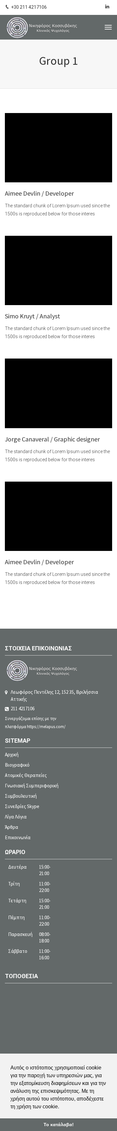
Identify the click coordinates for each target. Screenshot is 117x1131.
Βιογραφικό (17, 765)
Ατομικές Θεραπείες (26, 775)
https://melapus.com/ (46, 726)
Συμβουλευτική (21, 796)
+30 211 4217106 (29, 7)
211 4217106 (22, 708)
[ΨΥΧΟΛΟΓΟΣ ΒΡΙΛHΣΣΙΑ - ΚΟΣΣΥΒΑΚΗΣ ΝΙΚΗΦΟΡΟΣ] (42, 27)
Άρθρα (11, 827)
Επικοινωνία (18, 837)
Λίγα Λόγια (16, 817)
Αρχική (12, 754)
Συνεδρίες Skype (22, 806)
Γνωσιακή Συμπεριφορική (31, 786)
